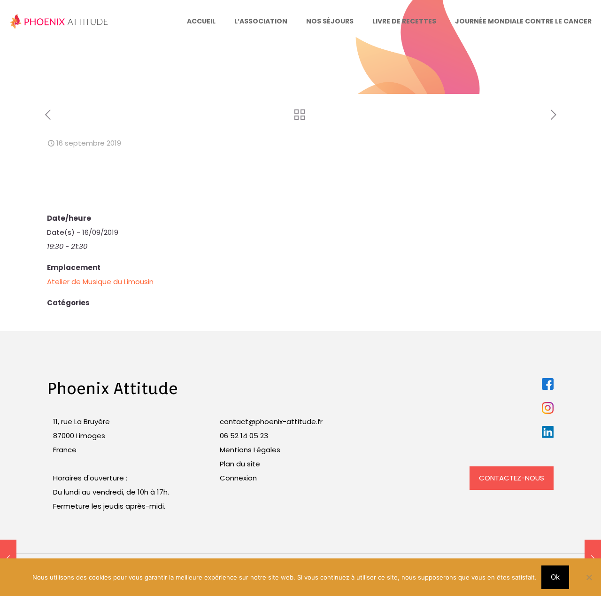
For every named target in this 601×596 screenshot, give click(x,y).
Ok (555, 577)
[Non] (589, 577)
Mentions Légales (250, 450)
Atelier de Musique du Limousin (100, 281)
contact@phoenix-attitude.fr (271, 421)
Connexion (238, 478)
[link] (548, 384)
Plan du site (240, 464)
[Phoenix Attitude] (59, 21)
